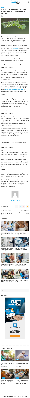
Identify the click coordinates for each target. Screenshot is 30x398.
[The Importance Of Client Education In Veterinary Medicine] (22, 258)
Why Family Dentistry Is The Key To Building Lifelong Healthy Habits (7, 282)
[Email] (27, 206)
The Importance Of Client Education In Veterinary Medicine (20, 265)
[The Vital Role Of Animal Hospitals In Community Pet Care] (8, 355)
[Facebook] (16, 206)
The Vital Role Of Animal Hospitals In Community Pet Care (7, 363)
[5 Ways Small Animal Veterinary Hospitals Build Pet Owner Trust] (22, 355)
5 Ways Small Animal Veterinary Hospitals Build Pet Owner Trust (21, 363)
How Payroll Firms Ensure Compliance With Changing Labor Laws (21, 249)
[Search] (28, 2)
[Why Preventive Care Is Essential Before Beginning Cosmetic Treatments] (22, 226)
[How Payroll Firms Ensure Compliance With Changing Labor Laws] (22, 242)
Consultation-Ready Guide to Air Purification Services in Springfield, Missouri (7, 249)
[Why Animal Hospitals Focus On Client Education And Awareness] (8, 258)
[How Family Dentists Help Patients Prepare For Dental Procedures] (8, 226)
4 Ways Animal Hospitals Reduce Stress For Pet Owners (7, 382)
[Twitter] (20, 206)
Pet (2, 7)
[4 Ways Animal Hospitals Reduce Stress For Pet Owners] (8, 374)
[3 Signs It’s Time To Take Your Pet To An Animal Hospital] (22, 274)
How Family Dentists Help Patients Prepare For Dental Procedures (7, 233)
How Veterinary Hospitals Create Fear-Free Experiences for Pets (21, 382)
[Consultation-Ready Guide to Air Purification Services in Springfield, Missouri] (8, 242)
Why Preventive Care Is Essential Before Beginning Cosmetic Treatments (21, 233)
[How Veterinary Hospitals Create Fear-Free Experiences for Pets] (22, 374)
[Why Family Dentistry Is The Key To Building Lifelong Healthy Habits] (8, 274)
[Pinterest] (23, 206)
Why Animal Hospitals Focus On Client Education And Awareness (7, 265)
